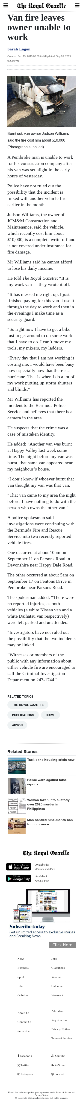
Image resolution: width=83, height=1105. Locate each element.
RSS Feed (60, 1065)
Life (20, 986)
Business (23, 968)
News (21, 958)
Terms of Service (61, 1038)
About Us (23, 1013)
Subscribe (24, 1031)
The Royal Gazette (28, 705)
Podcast (59, 1074)
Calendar (57, 986)
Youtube (59, 1056)
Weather (56, 977)
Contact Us (24, 1022)
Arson (17, 725)
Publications (23, 715)
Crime (50, 715)
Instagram (26, 1074)
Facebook (25, 1056)
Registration (59, 1020)
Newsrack (57, 995)
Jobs (54, 958)
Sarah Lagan (18, 49)
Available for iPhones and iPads (45, 867)
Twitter (24, 1065)
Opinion (23, 995)
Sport (21, 977)
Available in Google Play (42, 878)
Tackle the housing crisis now (50, 759)
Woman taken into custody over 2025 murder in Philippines (48, 804)
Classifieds (58, 968)
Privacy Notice (60, 1029)
